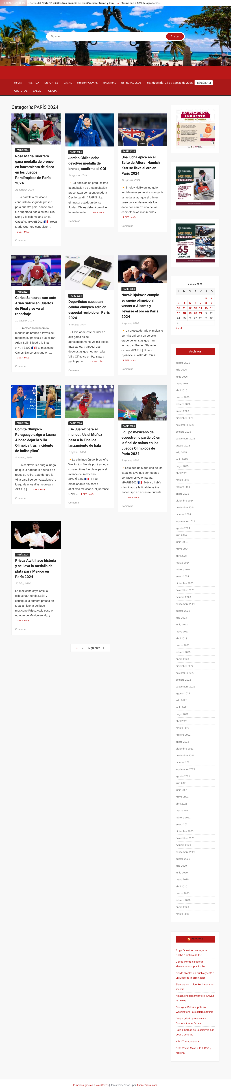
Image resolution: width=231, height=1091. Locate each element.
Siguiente (94, 647)
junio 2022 (182, 707)
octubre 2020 (183, 845)
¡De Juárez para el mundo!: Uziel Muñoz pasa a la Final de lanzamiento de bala (85, 437)
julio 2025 (181, 452)
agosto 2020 (183, 858)
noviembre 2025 (185, 424)
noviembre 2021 (185, 755)
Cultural (20, 90)
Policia (51, 90)
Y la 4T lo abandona (187, 1041)
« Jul (179, 327)
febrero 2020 (183, 900)
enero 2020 (182, 907)
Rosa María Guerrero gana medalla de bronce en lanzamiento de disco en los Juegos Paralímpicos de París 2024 (34, 170)
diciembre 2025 (184, 418)
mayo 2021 (182, 796)
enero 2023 (182, 659)
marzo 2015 (182, 913)
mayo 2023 (182, 631)
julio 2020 (181, 865)
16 (211, 308)
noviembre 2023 (185, 590)
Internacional (87, 82)
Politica (33, 82)
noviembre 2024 (185, 507)
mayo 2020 (182, 879)
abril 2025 (181, 473)
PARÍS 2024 (23, 150)
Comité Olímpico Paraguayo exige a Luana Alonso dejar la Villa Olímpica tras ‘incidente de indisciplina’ (35, 440)
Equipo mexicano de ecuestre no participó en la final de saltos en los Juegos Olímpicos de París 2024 (140, 443)
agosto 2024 (183, 528)
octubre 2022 (183, 679)
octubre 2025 (183, 431)
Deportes (51, 82)
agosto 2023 (183, 610)
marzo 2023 (182, 645)
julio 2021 (181, 783)
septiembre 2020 (185, 852)
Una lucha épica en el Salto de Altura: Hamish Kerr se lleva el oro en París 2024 (140, 165)
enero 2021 (182, 824)
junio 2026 (182, 376)
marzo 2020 (182, 893)
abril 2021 (181, 803)
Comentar (21, 240)
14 (200, 308)
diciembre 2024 (184, 500)
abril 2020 (181, 886)
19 (190, 313)
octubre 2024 (183, 514)
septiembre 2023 (185, 604)
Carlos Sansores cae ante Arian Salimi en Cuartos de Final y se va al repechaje (35, 306)
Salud (37, 90)
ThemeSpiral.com (147, 1085)
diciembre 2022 (184, 666)
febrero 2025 (183, 486)
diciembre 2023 (184, 583)
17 (178, 313)
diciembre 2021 (184, 748)
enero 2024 (182, 576)
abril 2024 (181, 555)
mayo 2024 (182, 548)
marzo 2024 (182, 562)
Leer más (23, 232)
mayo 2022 (182, 714)
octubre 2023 (183, 597)
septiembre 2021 (185, 769)
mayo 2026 (182, 383)
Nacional (109, 82)
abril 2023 (181, 638)
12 (190, 308)
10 (178, 308)
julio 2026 (181, 369)
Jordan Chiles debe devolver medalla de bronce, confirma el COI (87, 163)
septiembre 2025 (185, 438)
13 (195, 308)
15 (206, 308)
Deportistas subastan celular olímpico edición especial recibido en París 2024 (89, 310)
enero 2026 (182, 411)
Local (68, 82)
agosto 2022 (183, 693)
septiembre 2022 (185, 686)
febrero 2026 (183, 404)
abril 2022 (181, 721)
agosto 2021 (183, 776)
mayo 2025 (182, 466)
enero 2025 (182, 493)
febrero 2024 (183, 569)
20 (195, 313)
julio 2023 (181, 617)
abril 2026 (181, 390)
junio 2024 (182, 541)
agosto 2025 (183, 445)
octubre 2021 (183, 762)
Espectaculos (131, 82)
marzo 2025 (182, 479)
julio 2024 (181, 535)
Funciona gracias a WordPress (90, 1085)
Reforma (197, 939)
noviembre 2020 (185, 838)
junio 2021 (182, 789)
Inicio (18, 82)
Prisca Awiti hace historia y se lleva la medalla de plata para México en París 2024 (35, 568)
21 (200, 313)
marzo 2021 (182, 810)
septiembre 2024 (185, 521)
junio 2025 (182, 459)
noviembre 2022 (185, 672)
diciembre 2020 (184, 831)
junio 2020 (182, 872)
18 (184, 313)
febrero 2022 (183, 734)
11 (184, 308)
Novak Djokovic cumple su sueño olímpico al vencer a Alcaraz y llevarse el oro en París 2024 (140, 305)
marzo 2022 (182, 727)
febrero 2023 (183, 652)
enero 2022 (182, 741)
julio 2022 (181, 700)
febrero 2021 (183, 817)
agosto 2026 (183, 362)
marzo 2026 (182, 397)
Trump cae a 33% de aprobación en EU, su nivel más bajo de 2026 (137, 3)
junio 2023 (182, 624)
